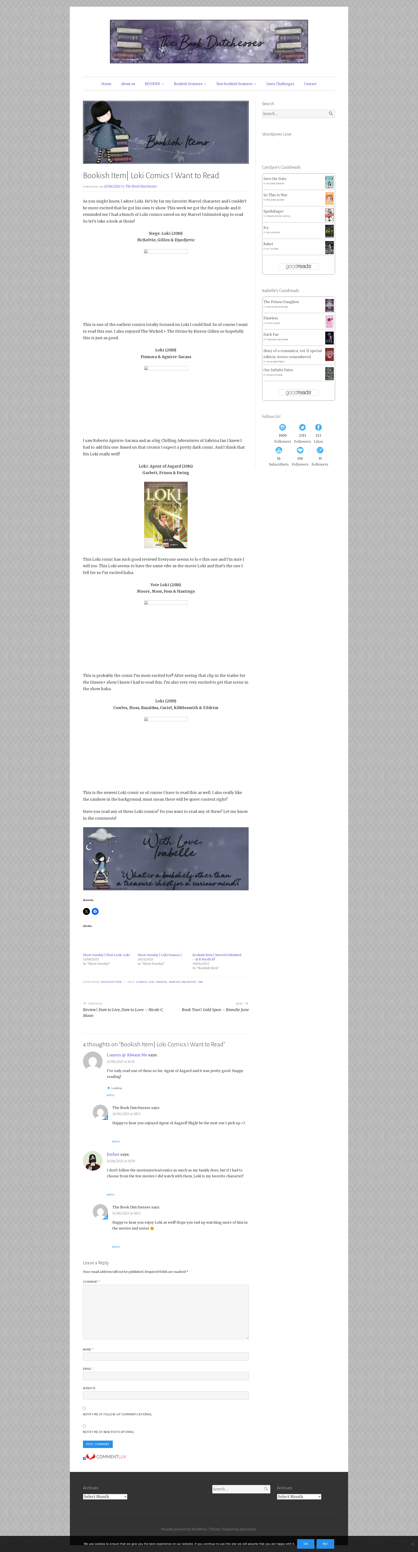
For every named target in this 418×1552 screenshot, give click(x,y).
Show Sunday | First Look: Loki (106, 955)
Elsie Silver (273, 323)
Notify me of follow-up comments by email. (118, 1414)
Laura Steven (274, 375)
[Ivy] (329, 236)
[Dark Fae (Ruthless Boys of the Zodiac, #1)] (329, 343)
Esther (113, 1154)
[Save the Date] (329, 187)
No (325, 1543)
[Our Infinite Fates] (329, 379)
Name (88, 1349)
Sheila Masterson (277, 307)
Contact (310, 84)
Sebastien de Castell (278, 216)
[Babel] (329, 253)
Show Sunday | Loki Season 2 (160, 955)
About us (128, 84)
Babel (268, 244)
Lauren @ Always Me (127, 1054)
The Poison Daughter (281, 302)
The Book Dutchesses (141, 186)
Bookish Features (188, 84)
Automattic (248, 1529)
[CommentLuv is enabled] (106, 1458)
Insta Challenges (280, 84)
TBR (200, 981)
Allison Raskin (275, 184)
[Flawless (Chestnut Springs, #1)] (329, 327)
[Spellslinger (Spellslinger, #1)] (329, 220)
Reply (111, 1095)
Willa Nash (273, 233)
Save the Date (274, 179)
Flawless (270, 318)
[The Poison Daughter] (329, 311)
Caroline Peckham (277, 340)
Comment (91, 1282)
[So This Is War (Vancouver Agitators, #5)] (329, 203)
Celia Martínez (275, 362)
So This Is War (275, 195)
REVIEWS (152, 84)
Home (106, 84)
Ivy (266, 228)
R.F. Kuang (272, 249)
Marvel (161, 981)
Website (89, 1388)
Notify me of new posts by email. (109, 1432)
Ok (306, 1543)
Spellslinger (273, 211)
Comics (141, 981)
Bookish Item (111, 981)
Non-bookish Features (234, 84)
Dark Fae (271, 334)
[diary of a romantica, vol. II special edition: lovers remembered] (329, 360)
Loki (151, 981)
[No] (412, 1544)
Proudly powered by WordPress (184, 1529)
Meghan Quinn (275, 200)
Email (88, 1369)
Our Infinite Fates (278, 370)
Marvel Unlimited (182, 981)
